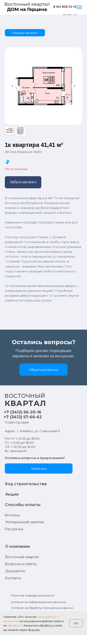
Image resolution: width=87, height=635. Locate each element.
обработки (14, 625)
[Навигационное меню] (79, 7)
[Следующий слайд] (74, 86)
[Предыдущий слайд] (12, 86)
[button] (23, 182)
